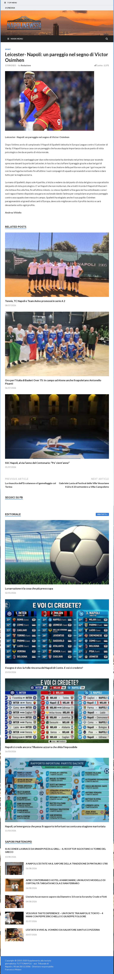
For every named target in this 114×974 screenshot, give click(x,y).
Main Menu (17, 38)
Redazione (26, 65)
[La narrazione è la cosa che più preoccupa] (57, 585)
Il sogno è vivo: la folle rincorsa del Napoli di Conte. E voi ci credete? (44, 667)
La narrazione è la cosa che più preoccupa (29, 588)
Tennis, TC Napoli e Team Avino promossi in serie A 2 (35, 301)
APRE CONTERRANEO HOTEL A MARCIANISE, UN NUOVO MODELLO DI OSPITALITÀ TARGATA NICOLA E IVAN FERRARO (65, 882)
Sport (8, 49)
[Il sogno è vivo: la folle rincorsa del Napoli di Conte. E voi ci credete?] (57, 664)
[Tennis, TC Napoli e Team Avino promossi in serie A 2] (57, 297)
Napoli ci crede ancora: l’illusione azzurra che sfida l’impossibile (41, 747)
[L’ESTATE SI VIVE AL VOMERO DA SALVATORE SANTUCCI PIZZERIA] (14, 930)
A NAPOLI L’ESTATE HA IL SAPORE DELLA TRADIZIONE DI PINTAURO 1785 (67, 863)
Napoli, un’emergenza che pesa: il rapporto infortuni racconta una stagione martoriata (55, 826)
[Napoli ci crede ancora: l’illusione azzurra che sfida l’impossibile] (57, 743)
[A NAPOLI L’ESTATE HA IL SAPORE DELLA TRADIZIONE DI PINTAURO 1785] (14, 863)
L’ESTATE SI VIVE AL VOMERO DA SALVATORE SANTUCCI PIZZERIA (63, 929)
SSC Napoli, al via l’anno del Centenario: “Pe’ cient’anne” (37, 462)
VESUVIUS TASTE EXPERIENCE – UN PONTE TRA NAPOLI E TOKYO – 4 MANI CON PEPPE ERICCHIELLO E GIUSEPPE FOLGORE (64, 915)
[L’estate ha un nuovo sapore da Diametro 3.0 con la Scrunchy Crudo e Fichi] (14, 896)
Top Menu (12, 2)
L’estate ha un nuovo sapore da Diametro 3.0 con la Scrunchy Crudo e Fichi (66, 896)
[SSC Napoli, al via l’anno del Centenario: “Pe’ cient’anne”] (57, 459)
